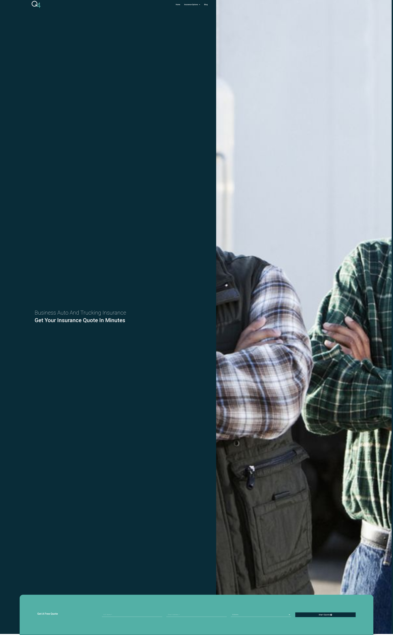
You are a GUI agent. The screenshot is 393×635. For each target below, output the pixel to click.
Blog (206, 5)
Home (178, 5)
